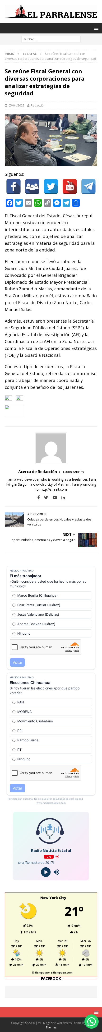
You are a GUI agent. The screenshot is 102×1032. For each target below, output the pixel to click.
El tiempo (38, 972)
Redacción (38, 105)
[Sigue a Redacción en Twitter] (44, 497)
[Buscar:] (51, 39)
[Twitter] (51, 186)
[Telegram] (88, 186)
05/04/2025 (16, 105)
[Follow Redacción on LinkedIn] (61, 497)
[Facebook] (13, 186)
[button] (91, 1021)
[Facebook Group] (32, 186)
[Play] (46, 872)
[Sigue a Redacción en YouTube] (53, 497)
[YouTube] (69, 186)
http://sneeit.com (54, 489)
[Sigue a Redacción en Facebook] (38, 497)
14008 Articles (73, 472)
